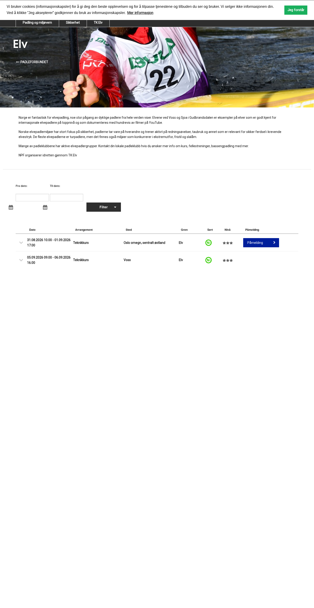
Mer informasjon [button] (140, 13)
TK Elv (98, 22)
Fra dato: (21, 186)
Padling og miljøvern (37, 22)
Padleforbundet (34, 62)
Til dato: (55, 186)
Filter (104, 207)
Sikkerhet (73, 22)
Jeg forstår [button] (296, 10)
